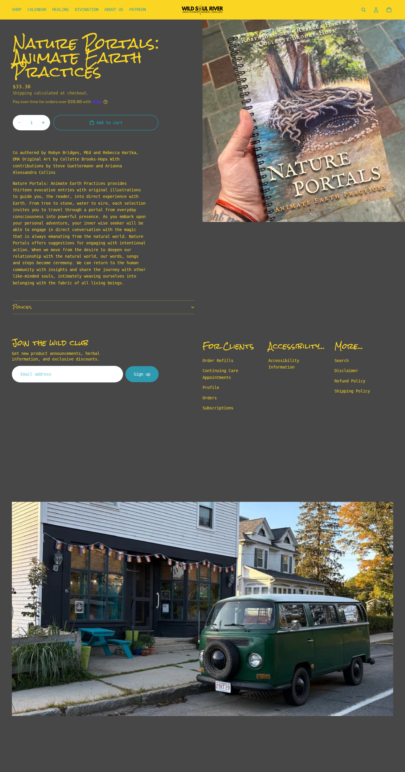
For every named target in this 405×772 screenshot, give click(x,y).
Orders (210, 397)
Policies (22, 307)
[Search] (363, 9)
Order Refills (218, 360)
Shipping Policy (352, 391)
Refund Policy (349, 381)
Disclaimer (346, 370)
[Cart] (389, 9)
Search (341, 360)
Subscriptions (218, 408)
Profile (211, 387)
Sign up (142, 374)
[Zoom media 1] (304, 121)
